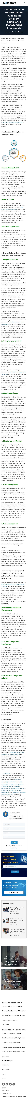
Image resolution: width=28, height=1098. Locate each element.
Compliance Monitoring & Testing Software (13, 1038)
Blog (6, 38)
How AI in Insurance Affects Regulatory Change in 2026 (12, 984)
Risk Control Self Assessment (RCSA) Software (14, 1011)
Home (2, 38)
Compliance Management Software (11, 1033)
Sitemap (4, 1087)
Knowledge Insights (7, 1060)
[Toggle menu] (24, 2)
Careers (4, 1079)
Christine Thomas (17, 32)
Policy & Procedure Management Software (13, 1052)
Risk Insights (5, 1024)
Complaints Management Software (11, 1042)
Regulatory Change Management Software (13, 1047)
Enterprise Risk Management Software (12, 1006)
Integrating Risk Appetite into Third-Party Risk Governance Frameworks (17, 932)
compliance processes (8, 470)
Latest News (5, 1065)
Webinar (4, 1074)
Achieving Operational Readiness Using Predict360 (16, 911)
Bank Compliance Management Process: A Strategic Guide (14, 961)
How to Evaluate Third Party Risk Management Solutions (17, 921)
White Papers (5, 1069)
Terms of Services (6, 1093)
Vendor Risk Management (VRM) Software (13, 1015)
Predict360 (7, 773)
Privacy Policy (14, 848)
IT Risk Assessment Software (9, 1020)
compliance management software (11, 122)
